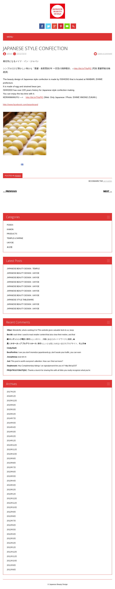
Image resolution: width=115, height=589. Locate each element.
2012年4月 (11, 534)
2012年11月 (12, 503)
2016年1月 (11, 396)
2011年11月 (12, 556)
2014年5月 (11, 423)
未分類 (9, 247)
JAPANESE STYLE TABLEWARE (20, 300)
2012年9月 (11, 512)
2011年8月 (11, 570)
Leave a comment (105, 53)
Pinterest (60, 26)
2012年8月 (11, 516)
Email (67, 26)
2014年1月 (11, 441)
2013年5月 (11, 476)
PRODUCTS (12, 234)
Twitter (48, 26)
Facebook (42, 26)
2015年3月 (11, 409)
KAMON (10, 229)
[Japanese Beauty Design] (57, 18)
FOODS (18, 175)
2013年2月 (11, 490)
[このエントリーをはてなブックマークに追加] (22, 165)
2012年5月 (11, 530)
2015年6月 (11, 405)
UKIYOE (10, 243)
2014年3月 (11, 432)
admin (9, 53)
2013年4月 (11, 481)
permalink (107, 181)
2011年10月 (12, 561)
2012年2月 (11, 543)
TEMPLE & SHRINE (15, 238)
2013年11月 (12, 449)
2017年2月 (11, 392)
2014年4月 (11, 427)
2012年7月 (11, 521)
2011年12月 (12, 552)
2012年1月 (11, 547)
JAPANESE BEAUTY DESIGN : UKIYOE (23, 273)
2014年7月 (11, 418)
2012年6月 (11, 525)
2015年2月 (11, 414)
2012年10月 (12, 507)
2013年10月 (12, 454)
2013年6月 (11, 472)
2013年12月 (12, 445)
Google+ (54, 26)
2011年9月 (11, 565)
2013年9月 (11, 458)
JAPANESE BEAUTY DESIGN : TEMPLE (23, 269)
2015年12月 (12, 401)
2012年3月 (11, 538)
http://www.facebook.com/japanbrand (20, 104)
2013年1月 (11, 494)
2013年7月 (11, 467)
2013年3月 (11, 485)
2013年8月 (11, 463)
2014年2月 (11, 436)
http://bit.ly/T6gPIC (82, 68)
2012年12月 (12, 498)
